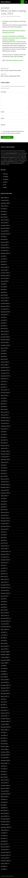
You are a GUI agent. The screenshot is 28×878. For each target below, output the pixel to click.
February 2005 (4, 780)
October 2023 (4, 231)
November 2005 (5, 754)
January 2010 (4, 615)
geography (16, 60)
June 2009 (3, 635)
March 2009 (4, 643)
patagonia (5, 32)
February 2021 (4, 267)
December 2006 (5, 718)
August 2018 (4, 348)
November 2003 (5, 821)
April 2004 (3, 807)
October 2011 (4, 557)
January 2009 (4, 649)
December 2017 (5, 367)
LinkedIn (5, 182)
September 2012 (5, 526)
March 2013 (4, 509)
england (23, 30)
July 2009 (3, 632)
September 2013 (5, 493)
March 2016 (4, 409)
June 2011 (3, 568)
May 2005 (3, 771)
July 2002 (3, 866)
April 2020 (3, 292)
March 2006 (4, 743)
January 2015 (4, 448)
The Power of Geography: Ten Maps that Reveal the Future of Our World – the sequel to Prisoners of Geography (14, 37)
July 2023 (3, 236)
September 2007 (5, 693)
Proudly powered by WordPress (7, 876)
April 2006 (3, 741)
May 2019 (3, 323)
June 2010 (3, 601)
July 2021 (3, 256)
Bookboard (5, 179)
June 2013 (3, 501)
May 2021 (3, 261)
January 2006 (4, 749)
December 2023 (5, 225)
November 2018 (5, 339)
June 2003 (3, 835)
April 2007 (3, 707)
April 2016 (3, 406)
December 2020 (5, 272)
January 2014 (4, 481)
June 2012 (3, 534)
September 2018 (5, 345)
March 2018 (4, 359)
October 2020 (4, 278)
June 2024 (3, 208)
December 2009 (5, 618)
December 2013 (5, 484)
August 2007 (4, 696)
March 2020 (4, 295)
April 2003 (3, 841)
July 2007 (3, 699)
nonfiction (18, 30)
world (7, 60)
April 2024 (3, 214)
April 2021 (3, 264)
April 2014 (3, 473)
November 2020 (5, 275)
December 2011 (5, 551)
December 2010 (5, 585)
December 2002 (5, 852)
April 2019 (3, 325)
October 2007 (4, 690)
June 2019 (3, 320)
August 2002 (4, 863)
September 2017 (5, 376)
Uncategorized (5, 8)
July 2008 (3, 665)
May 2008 (3, 671)
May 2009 (3, 637)
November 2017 (5, 370)
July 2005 (3, 766)
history (7, 30)
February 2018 (4, 362)
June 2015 (3, 434)
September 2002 (5, 860)
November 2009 (5, 621)
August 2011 (4, 562)
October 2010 (4, 590)
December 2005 (5, 752)
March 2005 (4, 777)
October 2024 (4, 200)
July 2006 (3, 732)
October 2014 (4, 456)
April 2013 (3, 506)
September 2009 (5, 626)
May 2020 (3, 289)
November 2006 (5, 721)
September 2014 (5, 459)
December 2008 (5, 651)
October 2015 (4, 423)
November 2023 (5, 228)
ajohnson (9, 16)
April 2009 (3, 640)
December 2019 (5, 303)
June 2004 (3, 802)
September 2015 (5, 426)
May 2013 (3, 504)
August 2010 (4, 596)
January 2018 (4, 364)
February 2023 (4, 242)
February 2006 (4, 746)
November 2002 (5, 855)
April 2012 (3, 540)
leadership (12, 30)
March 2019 (4, 328)
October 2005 (4, 757)
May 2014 (3, 470)
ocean (12, 32)
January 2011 (4, 582)
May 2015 (3, 437)
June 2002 (3, 869)
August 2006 (4, 729)
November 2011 (5, 554)
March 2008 (4, 676)
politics (11, 60)
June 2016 (3, 401)
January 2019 (4, 334)
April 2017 (3, 387)
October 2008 (4, 657)
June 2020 (3, 286)
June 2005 (3, 768)
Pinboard (5, 174)
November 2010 (5, 587)
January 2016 (4, 415)
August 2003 (4, 830)
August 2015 (4, 428)
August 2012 (4, 529)
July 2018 (3, 350)
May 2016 (3, 403)
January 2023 (4, 245)
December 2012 (5, 518)
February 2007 (4, 713)
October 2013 (4, 490)
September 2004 (5, 793)
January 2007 (4, 715)
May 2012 (3, 537)
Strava (4, 184)
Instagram (5, 176)
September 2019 (5, 311)
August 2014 (4, 462)
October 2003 (4, 824)
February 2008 (4, 679)
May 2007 (3, 704)
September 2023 (5, 233)
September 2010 (5, 593)
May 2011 (3, 571)
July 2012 (3, 532)
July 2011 (3, 565)
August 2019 (4, 314)
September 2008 (5, 660)
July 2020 (3, 284)
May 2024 (3, 211)
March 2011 (4, 576)
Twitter (5, 187)
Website (3, 124)
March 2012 (4, 543)
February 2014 (4, 479)
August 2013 (4, 495)
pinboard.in (13, 153)
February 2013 (4, 512)
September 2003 (5, 827)
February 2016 (4, 412)
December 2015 (5, 417)
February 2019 (4, 331)
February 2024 (4, 220)
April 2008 (3, 674)
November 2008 (5, 654)
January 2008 (4, 682)
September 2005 (5, 760)
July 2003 (3, 832)
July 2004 (3, 799)
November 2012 (5, 520)
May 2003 (3, 838)
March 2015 (4, 442)
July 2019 (3, 317)
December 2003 (5, 819)
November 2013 (5, 487)
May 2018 (3, 353)
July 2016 (3, 398)
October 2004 (4, 791)
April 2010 (3, 607)
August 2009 (4, 629)
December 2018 (5, 337)
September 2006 (5, 727)
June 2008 (3, 668)
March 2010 (4, 610)
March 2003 (4, 844)
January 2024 (4, 222)
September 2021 (5, 253)
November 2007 (5, 688)
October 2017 (4, 373)
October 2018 (4, 342)
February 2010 (4, 612)
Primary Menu (26, 2)
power (21, 60)
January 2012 (4, 548)
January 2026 (4, 197)
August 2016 (4, 395)
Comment (3, 92)
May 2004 (3, 805)
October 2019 (4, 309)
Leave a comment (16, 16)
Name (3, 111)
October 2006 (4, 724)
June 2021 (3, 259)
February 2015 (4, 445)
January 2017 (4, 389)
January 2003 (4, 849)
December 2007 (5, 685)
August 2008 (4, 663)
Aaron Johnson (5, 2)
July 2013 (3, 498)
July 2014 (3, 465)
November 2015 (5, 420)
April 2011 (3, 573)
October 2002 (4, 858)
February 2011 (4, 579)
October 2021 (4, 250)
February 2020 (4, 298)
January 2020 (4, 300)
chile (9, 32)
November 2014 (5, 454)
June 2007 (3, 702)
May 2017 (3, 384)
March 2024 (4, 217)
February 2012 (4, 546)
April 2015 (3, 440)
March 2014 (4, 476)
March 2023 (4, 239)
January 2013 (4, 515)
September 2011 (5, 559)
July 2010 (3, 598)
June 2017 (3, 381)
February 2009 (4, 646)
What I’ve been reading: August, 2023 (10, 75)
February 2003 (4, 846)
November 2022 (5, 247)
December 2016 (5, 392)
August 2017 (4, 378)
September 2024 (5, 203)
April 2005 (3, 774)
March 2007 (4, 710)
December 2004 (5, 785)
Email (3, 118)
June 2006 (3, 735)
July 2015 (3, 431)
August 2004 (4, 796)
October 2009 (4, 624)
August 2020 (4, 281)
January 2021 (4, 270)
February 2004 (4, 813)
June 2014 (3, 467)
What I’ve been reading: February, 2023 (11, 69)
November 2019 (5, 306)
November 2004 (5, 788)
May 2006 (3, 738)
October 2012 (4, 523)
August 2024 (4, 206)
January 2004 (4, 816)
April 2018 (3, 356)
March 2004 (4, 810)
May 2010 (3, 604)
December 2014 (5, 451)
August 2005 (4, 763)
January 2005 (4, 782)
